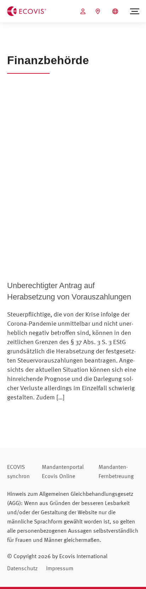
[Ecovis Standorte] (99, 11)
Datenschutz (22, 568)
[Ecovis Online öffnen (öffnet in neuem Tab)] (83, 11)
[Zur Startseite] (26, 10)
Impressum (59, 568)
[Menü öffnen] (134, 11)
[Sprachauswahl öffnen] (116, 11)
